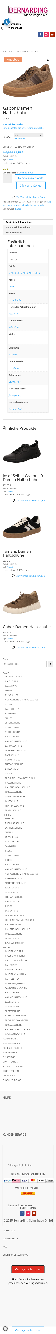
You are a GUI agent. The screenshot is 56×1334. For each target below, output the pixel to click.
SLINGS (8, 718)
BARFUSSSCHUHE (13, 745)
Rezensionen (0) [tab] (14, 232)
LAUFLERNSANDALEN (15, 974)
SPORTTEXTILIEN (11, 1061)
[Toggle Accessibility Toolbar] (6, 21)
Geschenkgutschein (20, 1205)
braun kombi (15, 300)
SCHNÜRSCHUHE (13, 827)
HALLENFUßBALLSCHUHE (17, 787)
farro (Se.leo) (15, 395)
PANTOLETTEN (12, 708)
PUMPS (8, 690)
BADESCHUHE (12, 755)
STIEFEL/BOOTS (12, 732)
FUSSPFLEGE (9, 1057)
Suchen (6, 659)
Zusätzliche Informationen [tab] (19, 222)
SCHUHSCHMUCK (11, 1043)
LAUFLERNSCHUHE (14, 951)
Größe (7, 137)
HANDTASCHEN (10, 1038)
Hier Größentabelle (13, 124)
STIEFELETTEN (12, 727)
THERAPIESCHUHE (14, 764)
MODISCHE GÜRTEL (12, 1047)
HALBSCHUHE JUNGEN (16, 955)
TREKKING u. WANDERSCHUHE (20, 778)
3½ (12, 272)
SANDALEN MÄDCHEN (16, 988)
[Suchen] (50, 664)
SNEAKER (9, 818)
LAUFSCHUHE (11, 801)
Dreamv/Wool (15, 409)
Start (5, 51)
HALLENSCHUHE (13, 782)
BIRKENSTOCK (12, 768)
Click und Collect (31, 185)
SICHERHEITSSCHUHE (15, 750)
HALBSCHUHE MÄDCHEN (17, 960)
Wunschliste (15, 27)
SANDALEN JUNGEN (15, 983)
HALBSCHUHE (12, 681)
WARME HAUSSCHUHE (16, 741)
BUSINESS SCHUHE (14, 823)
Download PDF (26, 172)
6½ (30, 272)
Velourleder (14, 327)
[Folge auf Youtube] (52, 34)
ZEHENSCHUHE (12, 722)
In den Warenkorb (30, 178)
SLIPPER (9, 832)
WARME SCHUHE (13, 969)
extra (36, 205)
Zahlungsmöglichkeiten (20, 1165)
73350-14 (13, 313)
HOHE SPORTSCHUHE (15, 1015)
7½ (36, 272)
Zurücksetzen (19, 138)
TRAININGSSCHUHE (14, 805)
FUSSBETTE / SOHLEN (13, 1066)
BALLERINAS (11, 685)
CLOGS (8, 704)
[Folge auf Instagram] (46, 34)
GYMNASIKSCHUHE (14, 943)
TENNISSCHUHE (13, 810)
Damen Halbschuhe (23, 205)
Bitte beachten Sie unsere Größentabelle (23, 127)
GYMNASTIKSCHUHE (15, 796)
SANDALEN (10, 713)
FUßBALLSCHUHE (13, 791)
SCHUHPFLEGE (10, 1052)
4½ (18, 272)
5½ (24, 272)
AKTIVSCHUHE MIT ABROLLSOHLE (21, 699)
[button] (48, 60)
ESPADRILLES (11, 695)
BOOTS (8, 860)
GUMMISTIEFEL (12, 759)
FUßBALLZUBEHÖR (12, 1080)
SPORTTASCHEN (11, 1071)
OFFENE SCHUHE (13, 676)
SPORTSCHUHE (12, 1011)
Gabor (18, 208)
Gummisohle (14, 381)
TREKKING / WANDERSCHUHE (19, 920)
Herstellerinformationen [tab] (18, 227)
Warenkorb (14, 24)
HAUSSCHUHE (12, 736)
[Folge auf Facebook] (40, 34)
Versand (10, 159)
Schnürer (13, 354)
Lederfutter (14, 368)
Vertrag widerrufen (28, 1269)
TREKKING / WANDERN (16, 1020)
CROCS (8, 773)
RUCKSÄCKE (9, 1075)
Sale (10, 51)
